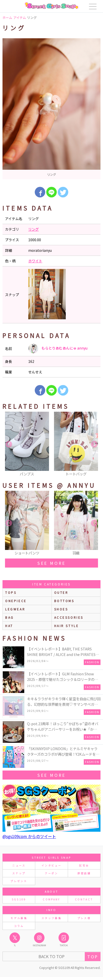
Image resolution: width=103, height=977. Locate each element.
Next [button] (94, 444)
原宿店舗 (84, 873)
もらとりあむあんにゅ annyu (64, 348)
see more (51, 563)
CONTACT (84, 899)
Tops (10, 592)
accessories (69, 617)
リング (33, 229)
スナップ (19, 873)
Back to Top (51, 956)
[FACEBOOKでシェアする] (40, 192)
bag (9, 617)
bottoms (64, 601)
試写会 (84, 865)
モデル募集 (18, 918)
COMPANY (51, 899)
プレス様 (84, 918)
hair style (66, 625)
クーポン (51, 873)
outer (61, 592)
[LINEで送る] (51, 192)
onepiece (16, 601)
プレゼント (18, 881)
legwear (15, 609)
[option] (51, 108)
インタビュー (52, 865)
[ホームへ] (51, 5)
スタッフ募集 (52, 918)
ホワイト (35, 260)
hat (9, 625)
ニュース (18, 865)
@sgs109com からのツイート (29, 836)
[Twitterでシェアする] (63, 192)
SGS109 (19, 899)
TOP (92, 957)
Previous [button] (8, 444)
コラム (19, 926)
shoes (61, 609)
